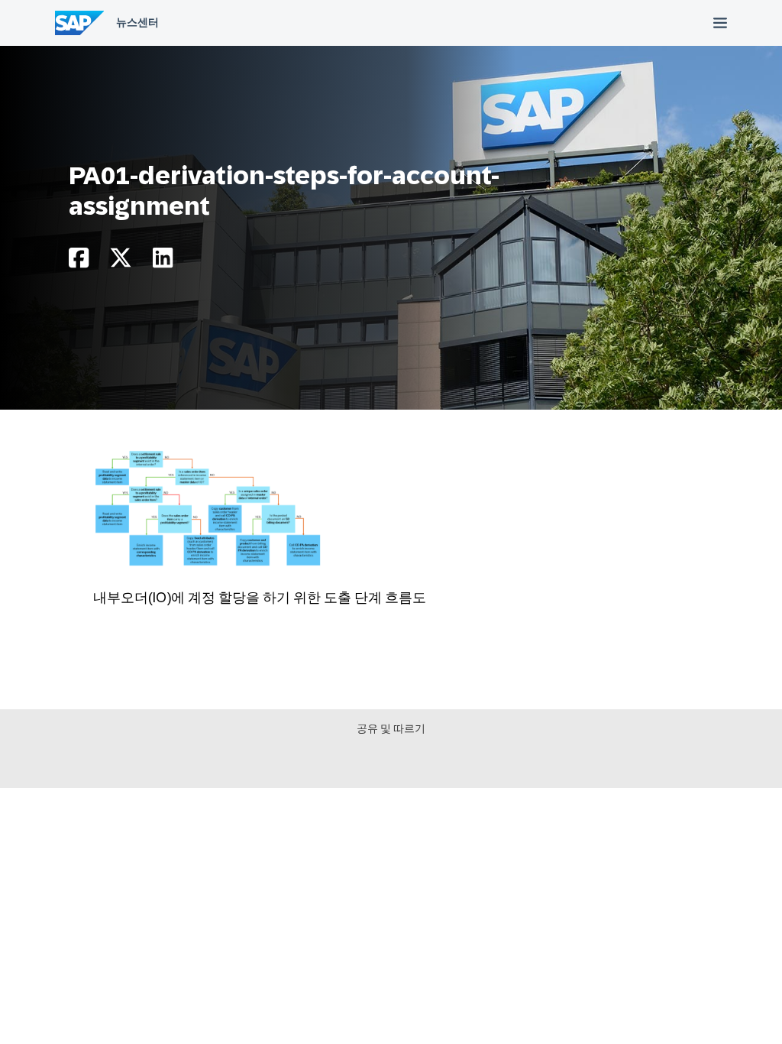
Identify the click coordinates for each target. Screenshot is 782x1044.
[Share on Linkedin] (163, 261)
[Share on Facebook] (79, 261)
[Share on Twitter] (120, 261)
